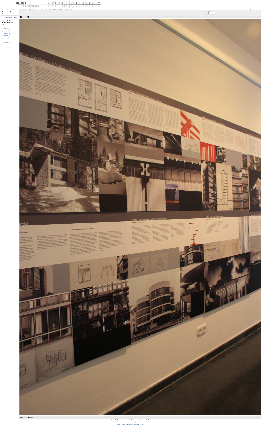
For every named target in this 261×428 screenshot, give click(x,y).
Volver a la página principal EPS (251, 9)
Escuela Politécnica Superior (125, 422)
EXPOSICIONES (23, 9)
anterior (31, 17)
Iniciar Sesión (256, 426)
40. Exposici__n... (6, 42)
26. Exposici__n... (6, 38)
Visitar (141, 419)
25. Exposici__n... (6, 37)
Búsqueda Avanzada (9, 13)
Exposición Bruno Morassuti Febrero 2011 (40, 9)
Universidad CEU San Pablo (118, 419)
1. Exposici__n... (6, 24)
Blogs (134, 422)
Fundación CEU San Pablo (132, 419)
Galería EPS (5, 9)
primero (24, 17)
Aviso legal (118, 424)
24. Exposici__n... (6, 35)
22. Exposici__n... (6, 31)
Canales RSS (147, 419)
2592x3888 (213, 14)
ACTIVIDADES (13, 9)
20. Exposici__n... (6, 28)
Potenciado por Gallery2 (140, 424)
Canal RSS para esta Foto (10, 17)
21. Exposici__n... (6, 30)
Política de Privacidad (127, 424)
